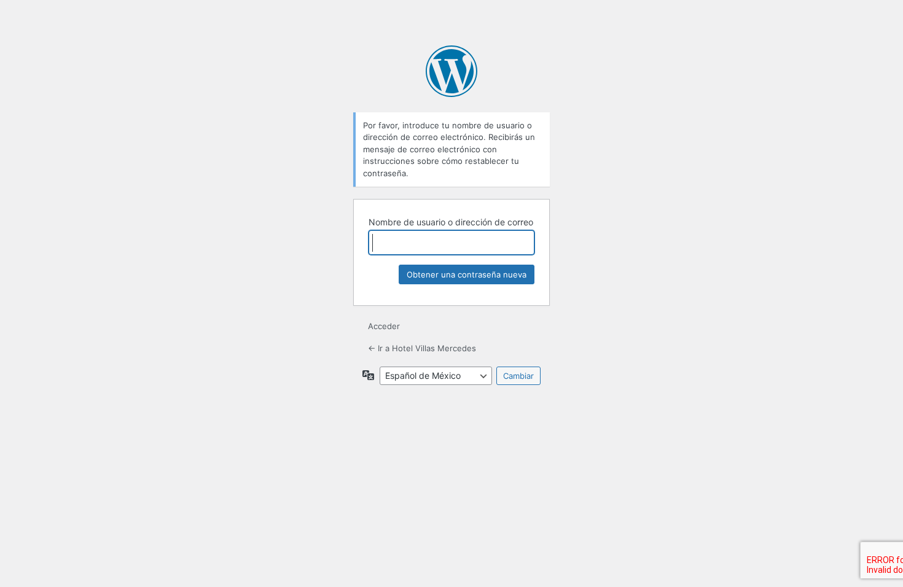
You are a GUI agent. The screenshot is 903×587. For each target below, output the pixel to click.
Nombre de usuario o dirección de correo (451, 222)
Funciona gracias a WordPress (451, 71)
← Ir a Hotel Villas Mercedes (422, 348)
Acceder (384, 326)
